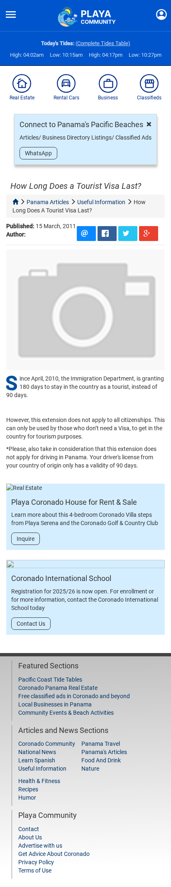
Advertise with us (40, 845)
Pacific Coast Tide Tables (50, 679)
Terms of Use (34, 870)
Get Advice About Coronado (54, 854)
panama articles (48, 202)
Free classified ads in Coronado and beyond (74, 696)
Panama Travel (100, 743)
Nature (90, 768)
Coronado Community (46, 743)
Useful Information (42, 768)
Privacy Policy (36, 862)
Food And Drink (101, 760)
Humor (27, 797)
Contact (28, 829)
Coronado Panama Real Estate (58, 688)
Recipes (28, 789)
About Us (30, 837)
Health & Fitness (39, 781)
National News (37, 752)
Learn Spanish (36, 760)
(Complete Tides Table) (103, 43)
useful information (101, 202)
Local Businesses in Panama (55, 704)
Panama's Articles (104, 752)
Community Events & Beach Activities (66, 712)
